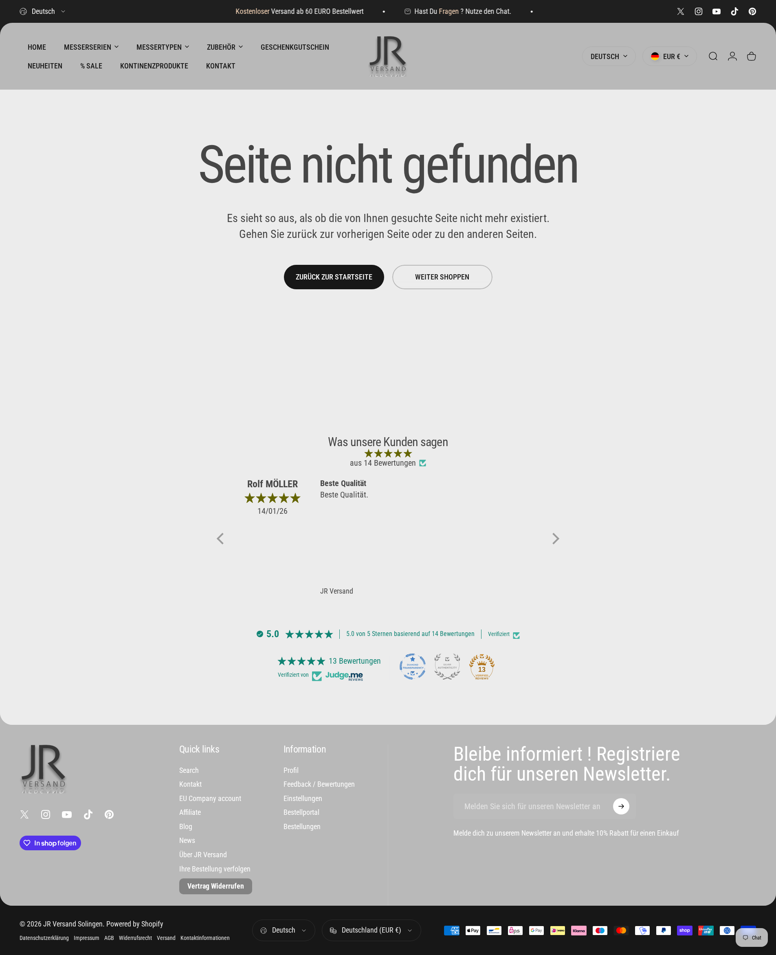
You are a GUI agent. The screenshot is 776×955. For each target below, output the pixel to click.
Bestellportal (301, 812)
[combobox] (43, 11)
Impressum (86, 938)
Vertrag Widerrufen (215, 886)
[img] (388, 453)
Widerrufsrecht (135, 938)
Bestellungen (302, 826)
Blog (185, 826)
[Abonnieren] (621, 806)
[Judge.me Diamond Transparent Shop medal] (413, 667)
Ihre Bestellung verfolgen (215, 869)
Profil (291, 770)
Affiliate (190, 812)
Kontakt (190, 784)
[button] (222, 538)
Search (189, 770)
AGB (109, 938)
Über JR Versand (203, 854)
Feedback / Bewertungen (319, 784)
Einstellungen (303, 798)
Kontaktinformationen (205, 938)
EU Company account (210, 798)
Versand (166, 938)
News (187, 840)
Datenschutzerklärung (44, 938)
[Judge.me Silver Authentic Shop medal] (447, 667)
